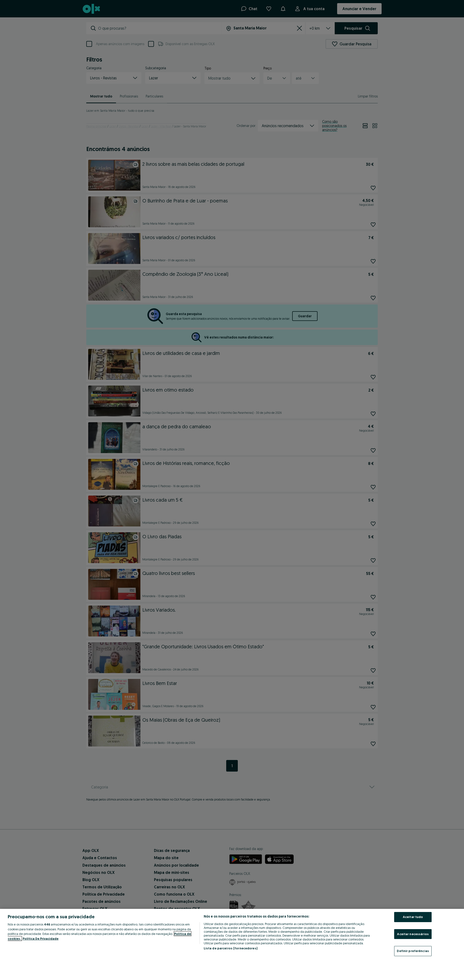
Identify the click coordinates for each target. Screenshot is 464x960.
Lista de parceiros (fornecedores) (230, 948)
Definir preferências (413, 951)
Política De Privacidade (40, 938)
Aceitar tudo (413, 917)
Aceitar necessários (412, 934)
